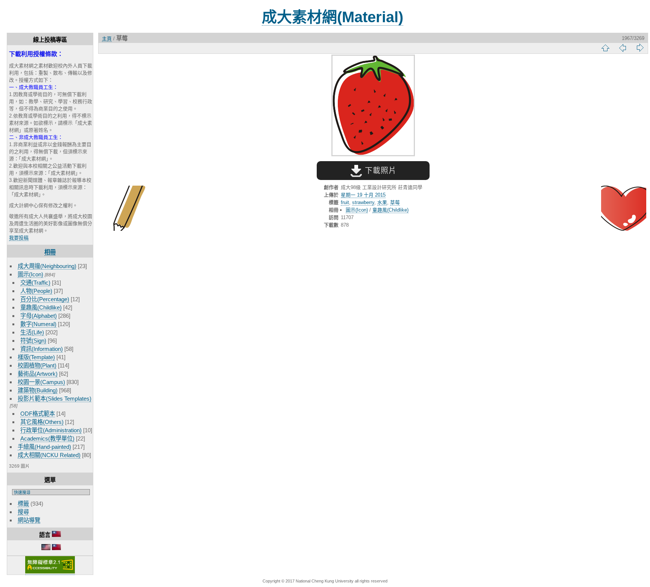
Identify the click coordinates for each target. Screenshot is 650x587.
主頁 (107, 38)
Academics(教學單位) (47, 438)
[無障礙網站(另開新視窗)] (50, 572)
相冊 (50, 252)
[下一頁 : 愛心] (623, 209)
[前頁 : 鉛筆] (122, 209)
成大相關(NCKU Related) (49, 455)
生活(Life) (32, 332)
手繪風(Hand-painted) (44, 447)
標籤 (23, 503)
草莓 (395, 202)
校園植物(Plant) (37, 365)
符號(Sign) (33, 340)
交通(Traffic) (35, 282)
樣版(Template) (36, 357)
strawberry (363, 202)
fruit (345, 202)
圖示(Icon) (30, 274)
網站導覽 (29, 520)
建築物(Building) (38, 390)
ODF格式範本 (37, 413)
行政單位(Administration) (51, 430)
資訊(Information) (41, 349)
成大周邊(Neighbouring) (47, 266)
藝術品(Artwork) (38, 373)
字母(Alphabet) (38, 316)
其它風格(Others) (42, 422)
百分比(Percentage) (44, 299)
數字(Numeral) (38, 324)
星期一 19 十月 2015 (363, 195)
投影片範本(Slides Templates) (54, 398)
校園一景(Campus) (41, 382)
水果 (382, 202)
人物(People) (36, 291)
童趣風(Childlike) (41, 307)
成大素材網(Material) (332, 17)
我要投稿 (19, 238)
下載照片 (379, 170)
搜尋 (23, 512)
